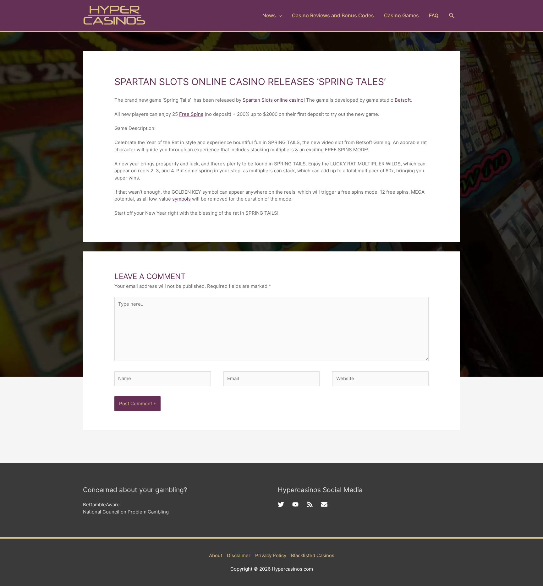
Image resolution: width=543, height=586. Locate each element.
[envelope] (325, 504)
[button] (451, 15)
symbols (181, 199)
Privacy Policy (270, 555)
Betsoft (403, 100)
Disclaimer (238, 555)
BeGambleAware (101, 505)
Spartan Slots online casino (273, 100)
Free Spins (191, 114)
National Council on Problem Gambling (126, 512)
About (215, 555)
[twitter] (285, 504)
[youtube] (299, 504)
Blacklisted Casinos (312, 555)
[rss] (314, 504)
